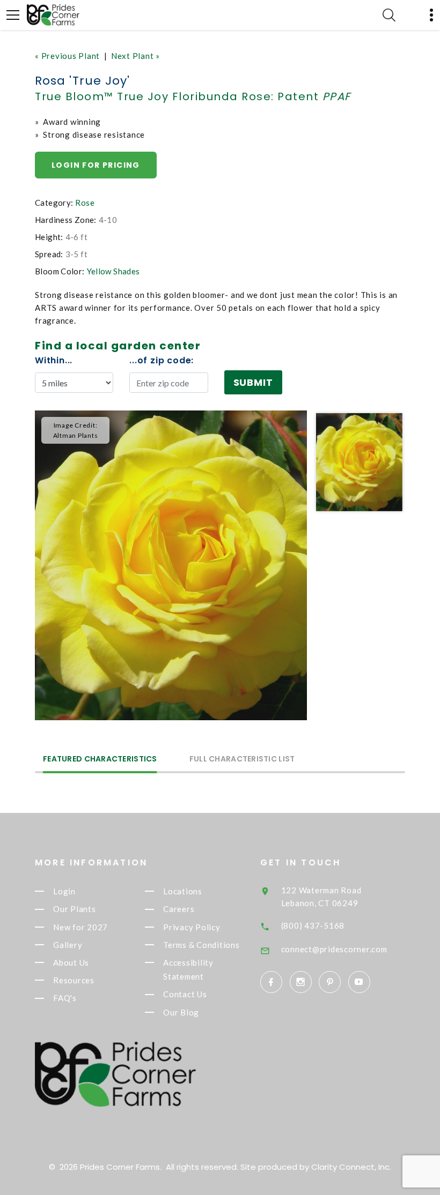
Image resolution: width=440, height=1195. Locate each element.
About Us (71, 962)
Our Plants (74, 909)
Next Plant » (135, 56)
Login (64, 891)
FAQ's (65, 998)
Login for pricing (96, 165)
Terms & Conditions (201, 945)
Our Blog (181, 1012)
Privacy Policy (192, 927)
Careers (178, 909)
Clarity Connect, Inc (350, 1166)
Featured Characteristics (100, 759)
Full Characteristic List (242, 759)
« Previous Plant (67, 56)
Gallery (67, 945)
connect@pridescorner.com (334, 949)
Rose (84, 202)
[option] (171, 565)
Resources (73, 980)
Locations (182, 891)
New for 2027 (80, 927)
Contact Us (185, 994)
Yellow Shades (113, 271)
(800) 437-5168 (313, 925)
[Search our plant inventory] (389, 15)
